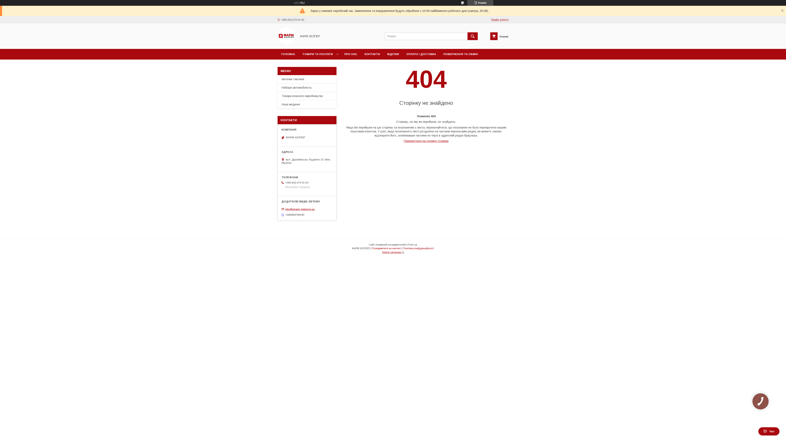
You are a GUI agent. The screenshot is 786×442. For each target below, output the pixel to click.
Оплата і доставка (421, 54)
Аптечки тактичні (293, 79)
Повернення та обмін (460, 54)
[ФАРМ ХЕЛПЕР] (286, 43)
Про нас (350, 54)
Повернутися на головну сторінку (426, 141)
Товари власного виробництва (302, 96)
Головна (288, 54)
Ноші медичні (291, 104)
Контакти (372, 54)
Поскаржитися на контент (386, 248)
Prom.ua (412, 244)
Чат (772, 431)
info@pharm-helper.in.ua (300, 209)
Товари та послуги (317, 54)
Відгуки (393, 54)
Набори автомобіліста (296, 87)
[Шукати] (473, 36)
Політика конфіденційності (418, 248)
